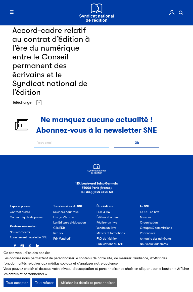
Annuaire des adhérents (155, 238)
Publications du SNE (110, 244)
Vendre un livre (106, 228)
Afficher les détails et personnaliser (88, 283)
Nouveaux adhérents (154, 244)
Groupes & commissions (156, 228)
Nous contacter (20, 232)
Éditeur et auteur (107, 217)
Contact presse (20, 212)
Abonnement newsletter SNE (28, 237)
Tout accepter (17, 283)
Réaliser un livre (106, 222)
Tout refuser (44, 283)
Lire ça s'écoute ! (64, 217)
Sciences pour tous (65, 212)
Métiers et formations (110, 233)
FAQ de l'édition (107, 238)
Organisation (149, 222)
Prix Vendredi (62, 238)
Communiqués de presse (26, 217)
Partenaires (147, 233)
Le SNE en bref (149, 212)
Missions (145, 217)
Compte (171, 12)
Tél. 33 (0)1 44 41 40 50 (96, 192)
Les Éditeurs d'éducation (69, 222)
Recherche (180, 12)
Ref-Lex (58, 233)
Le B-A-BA (103, 212)
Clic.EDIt (59, 228)
